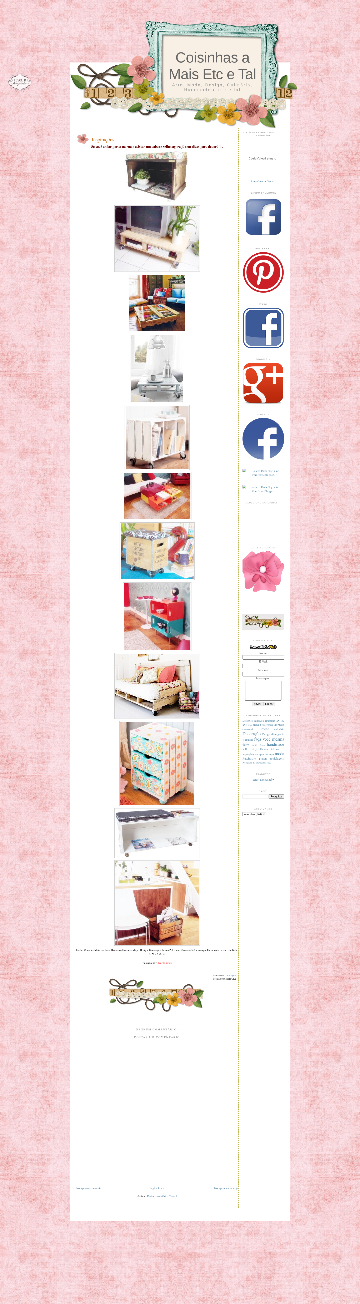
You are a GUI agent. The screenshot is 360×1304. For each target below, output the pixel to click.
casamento (248, 729)
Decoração (251, 733)
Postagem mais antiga (226, 1188)
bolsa (262, 724)
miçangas (269, 754)
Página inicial (157, 1188)
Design (266, 734)
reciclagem (231, 975)
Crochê (264, 729)
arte (244, 724)
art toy (280, 720)
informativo (277, 749)
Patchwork (249, 758)
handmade (275, 744)
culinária (279, 729)
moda (279, 753)
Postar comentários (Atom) (162, 1196)
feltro (245, 744)
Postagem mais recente (88, 1188)
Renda (256, 762)
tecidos (262, 762)
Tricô (268, 762)
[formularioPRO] (263, 649)
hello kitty (249, 749)
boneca (269, 724)
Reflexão (247, 762)
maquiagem (258, 754)
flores (262, 745)
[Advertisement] (157, 1157)
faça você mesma (269, 739)
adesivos (259, 720)
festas (254, 744)
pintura (263, 758)
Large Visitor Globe (262, 181)
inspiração (247, 754)
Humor (264, 749)
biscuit (256, 724)
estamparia (247, 739)
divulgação (277, 734)
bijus (250, 724)
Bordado (279, 724)
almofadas (270, 720)
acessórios (247, 720)
